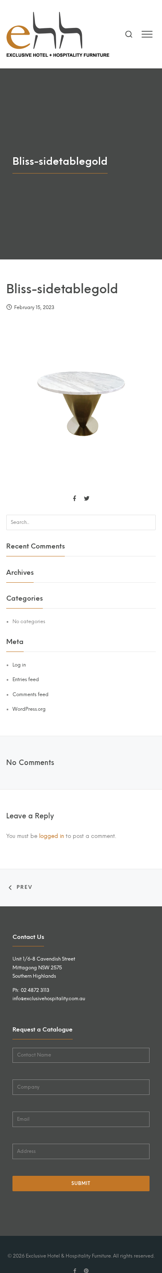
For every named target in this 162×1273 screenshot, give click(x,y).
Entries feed (25, 679)
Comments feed (30, 694)
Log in (19, 665)
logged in (51, 836)
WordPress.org (29, 709)
